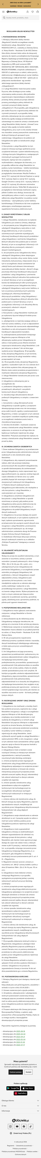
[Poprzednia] (2, 4)
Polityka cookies (32, 1151)
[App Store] (28, 1088)
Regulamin (10, 1146)
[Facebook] (23, 1126)
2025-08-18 (20, 1031)
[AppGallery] (20, 1093)
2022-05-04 (20, 1039)
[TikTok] (30, 1126)
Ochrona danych (20, 1154)
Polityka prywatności (19, 1148)
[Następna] (38, 4)
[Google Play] (13, 1088)
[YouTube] (17, 1126)
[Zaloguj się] (27, 11)
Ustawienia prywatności (24, 1146)
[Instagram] (10, 1126)
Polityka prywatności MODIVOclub (13, 1151)
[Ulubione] (32, 11)
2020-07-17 (20, 1045)
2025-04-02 (20, 1034)
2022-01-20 (20, 1042)
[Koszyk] (37, 11)
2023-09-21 (20, 1037)
